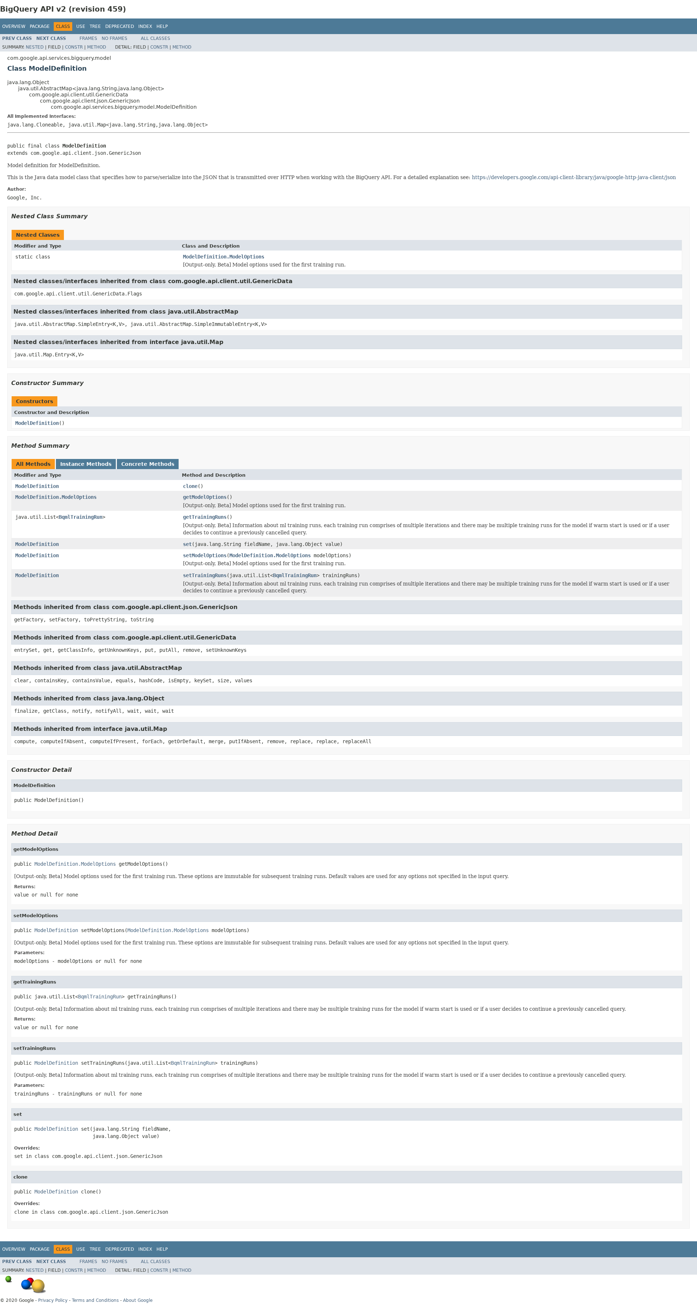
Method (96, 47)
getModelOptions (205, 497)
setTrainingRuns (205, 575)
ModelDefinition (37, 423)
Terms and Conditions (95, 1300)
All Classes (155, 38)
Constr (74, 47)
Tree (95, 26)
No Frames (114, 38)
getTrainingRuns (205, 517)
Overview (13, 26)
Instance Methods (85, 464)
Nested (35, 47)
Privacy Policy (53, 1300)
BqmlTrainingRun (80, 517)
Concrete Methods (147, 464)
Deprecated (119, 26)
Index (145, 26)
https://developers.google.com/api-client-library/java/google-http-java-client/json (574, 177)
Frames (88, 38)
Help (162, 26)
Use (80, 26)
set (187, 544)
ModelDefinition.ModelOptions (223, 257)
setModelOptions (205, 555)
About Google (137, 1300)
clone (190, 486)
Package (40, 26)
